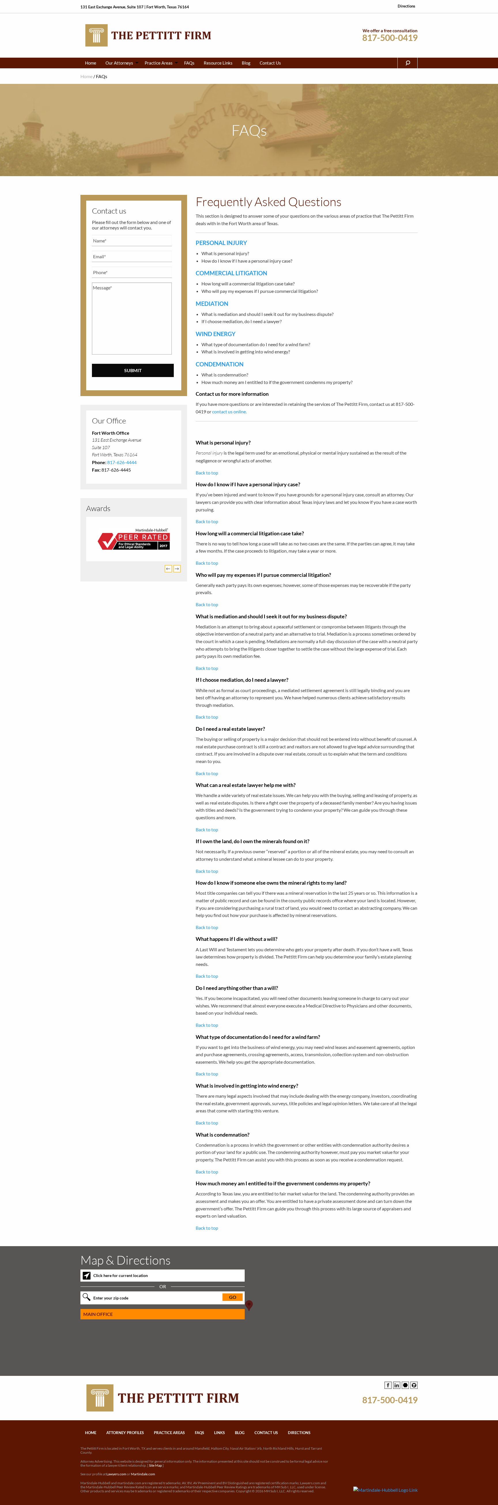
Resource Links (218, 62)
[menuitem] (90, 63)
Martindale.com (143, 1474)
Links (219, 1432)
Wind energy (215, 333)
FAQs (189, 62)
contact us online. (229, 411)
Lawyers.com (116, 1474)
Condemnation (220, 364)
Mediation (212, 303)
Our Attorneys (119, 62)
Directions (406, 6)
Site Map (155, 1465)
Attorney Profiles (125, 1432)
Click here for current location (120, 1275)
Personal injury (221, 242)
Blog (246, 62)
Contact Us (270, 62)
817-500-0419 (390, 37)
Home (90, 62)
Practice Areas (159, 62)
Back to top (207, 472)
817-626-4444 (122, 462)
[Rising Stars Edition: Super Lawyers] (134, 539)
